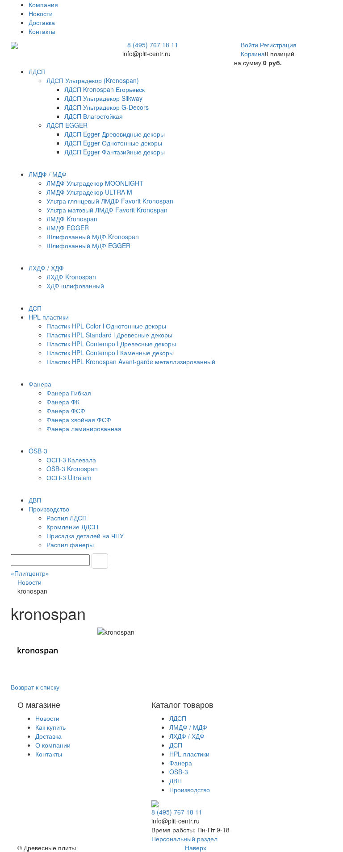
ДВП (175, 780)
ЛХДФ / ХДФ (187, 735)
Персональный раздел (184, 838)
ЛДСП (177, 718)
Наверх (194, 847)
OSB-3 (178, 771)
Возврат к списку (35, 686)
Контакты (42, 31)
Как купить (50, 727)
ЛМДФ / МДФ (188, 727)
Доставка (42, 22)
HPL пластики (189, 753)
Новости (41, 13)
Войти (250, 44)
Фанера (180, 762)
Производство (189, 789)
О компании (53, 744)
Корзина (253, 53)
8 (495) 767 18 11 (152, 44)
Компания (43, 4)
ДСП (175, 744)
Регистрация (278, 44)
